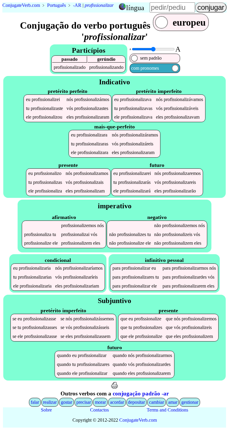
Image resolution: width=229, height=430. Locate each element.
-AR (77, 5)
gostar (66, 402)
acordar (117, 402)
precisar (83, 402)
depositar (136, 402)
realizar (50, 402)
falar (35, 402)
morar (100, 402)
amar (172, 402)
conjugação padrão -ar (141, 393)
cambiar (156, 402)
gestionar (189, 402)
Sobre (46, 409)
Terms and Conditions (167, 409)
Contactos (99, 409)
